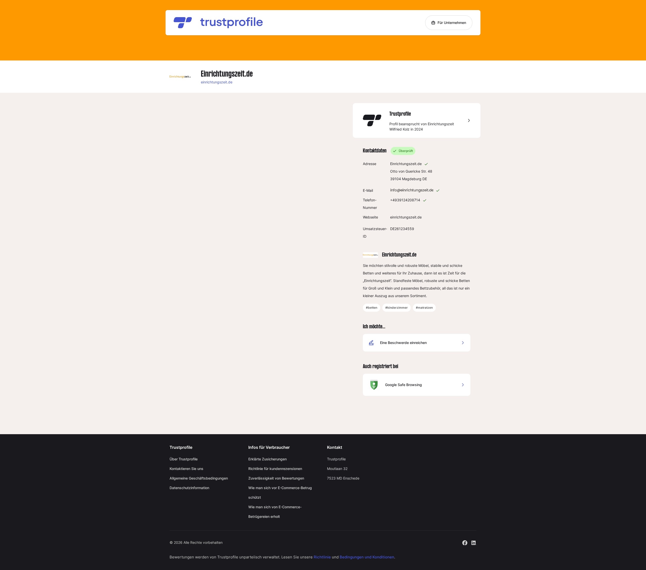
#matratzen (424, 307)
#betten (371, 307)
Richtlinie (322, 557)
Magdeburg (411, 179)
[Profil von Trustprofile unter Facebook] (464, 542)
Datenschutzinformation (189, 488)
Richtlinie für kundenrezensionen (275, 468)
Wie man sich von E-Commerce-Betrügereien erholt (275, 512)
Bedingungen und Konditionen (367, 557)
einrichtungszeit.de (216, 82)
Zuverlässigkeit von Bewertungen (276, 478)
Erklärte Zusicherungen (267, 459)
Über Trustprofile (184, 459)
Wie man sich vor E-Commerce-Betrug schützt (280, 492)
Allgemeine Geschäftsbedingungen (199, 478)
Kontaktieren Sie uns (186, 468)
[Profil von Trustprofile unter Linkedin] (473, 542)
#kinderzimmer (396, 307)
